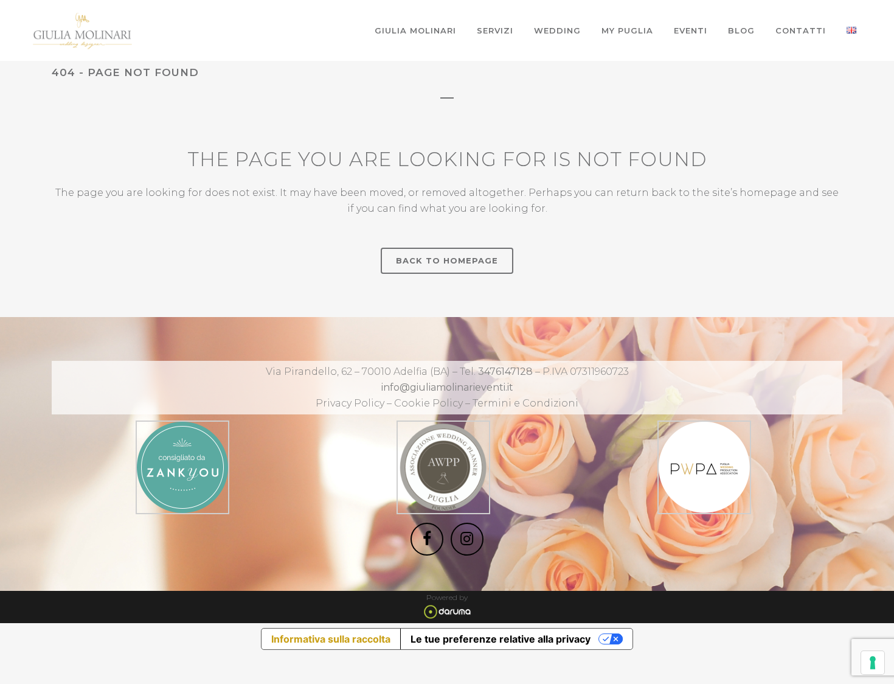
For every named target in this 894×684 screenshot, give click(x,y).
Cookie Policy (429, 403)
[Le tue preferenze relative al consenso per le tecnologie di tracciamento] (872, 662)
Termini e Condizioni (525, 403)
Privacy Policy (350, 403)
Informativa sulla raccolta (330, 639)
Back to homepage (447, 260)
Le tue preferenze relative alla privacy (501, 639)
